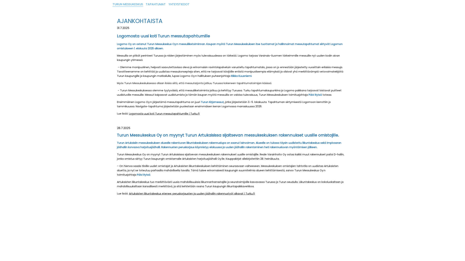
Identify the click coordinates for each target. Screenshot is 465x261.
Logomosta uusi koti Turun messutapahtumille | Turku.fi (164, 113)
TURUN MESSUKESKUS (128, 4)
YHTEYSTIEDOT (179, 4)
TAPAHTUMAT (156, 4)
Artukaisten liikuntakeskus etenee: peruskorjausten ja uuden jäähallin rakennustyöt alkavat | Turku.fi (192, 193)
